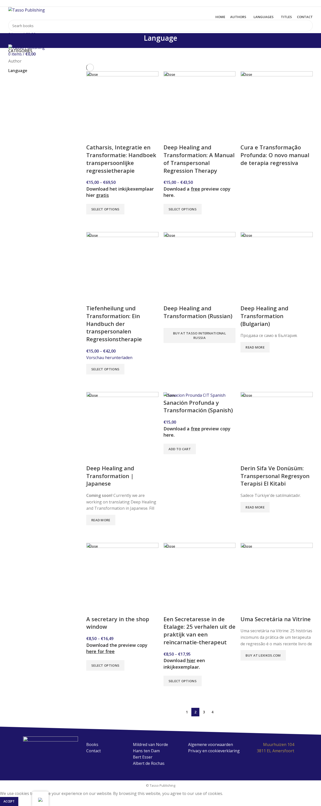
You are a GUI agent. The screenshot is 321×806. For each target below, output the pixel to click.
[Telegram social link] (172, 3)
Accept (9, 801)
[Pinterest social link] (161, 3)
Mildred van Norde (150, 744)
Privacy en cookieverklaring (214, 751)
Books (92, 744)
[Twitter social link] (155, 3)
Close (93, 74)
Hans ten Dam (146, 751)
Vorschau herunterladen (109, 357)
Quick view (92, 220)
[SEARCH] (306, 25)
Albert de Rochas (149, 763)
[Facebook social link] (149, 3)
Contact (93, 751)
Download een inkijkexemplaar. (184, 663)
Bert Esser (142, 757)
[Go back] (137, 41)
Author (15, 61)
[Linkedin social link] (166, 3)
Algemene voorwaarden (210, 744)
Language (17, 70)
